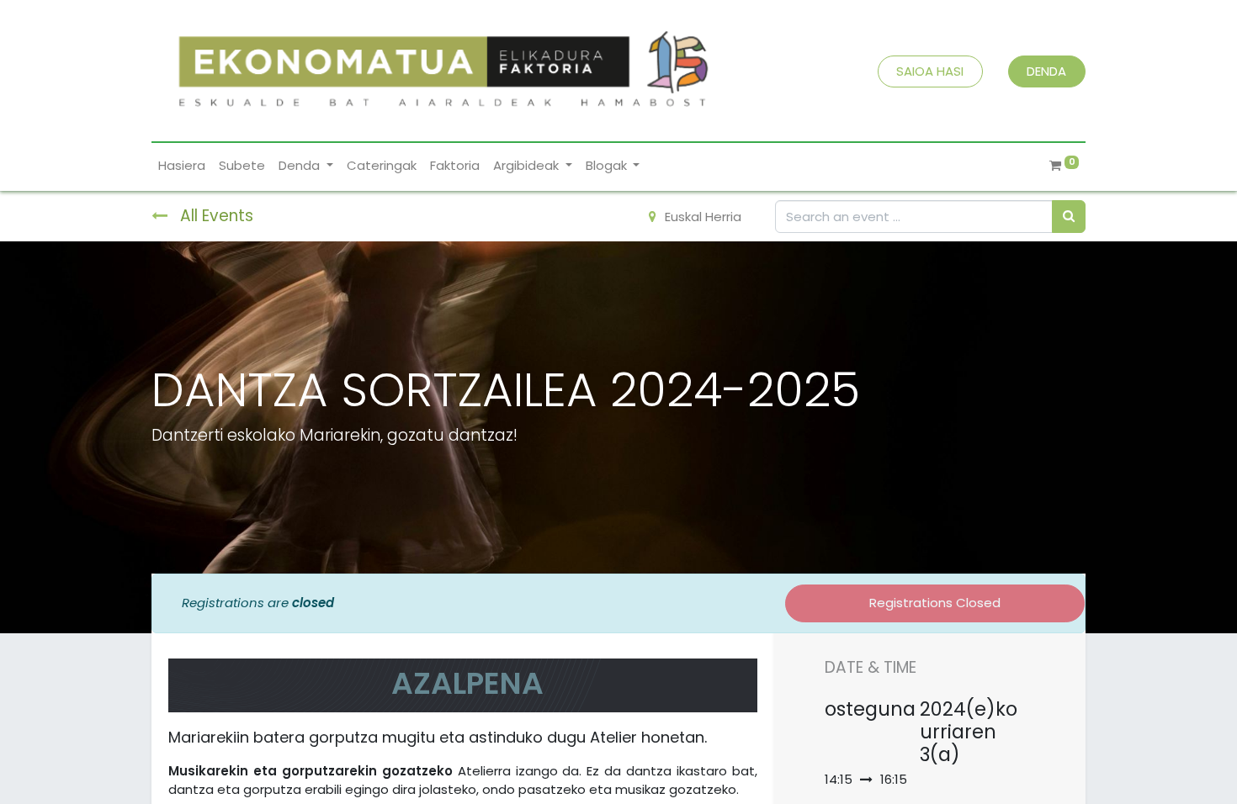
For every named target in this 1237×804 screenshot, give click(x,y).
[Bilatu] (1069, 216)
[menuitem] (181, 166)
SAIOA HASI (930, 71)
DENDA (1046, 71)
